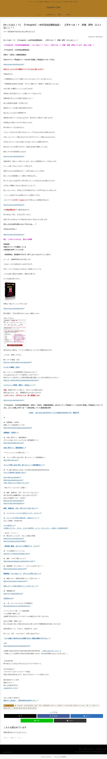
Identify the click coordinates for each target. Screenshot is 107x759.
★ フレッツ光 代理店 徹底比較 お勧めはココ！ (20, 518)
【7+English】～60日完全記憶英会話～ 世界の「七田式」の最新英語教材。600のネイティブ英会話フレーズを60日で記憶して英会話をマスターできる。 (51, 705)
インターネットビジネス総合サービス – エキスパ (23, 513)
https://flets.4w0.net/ (10, 460)
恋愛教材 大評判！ (10, 432)
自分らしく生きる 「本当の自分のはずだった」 (20, 700)
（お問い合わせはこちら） (50, 651)
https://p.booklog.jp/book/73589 (14, 541)
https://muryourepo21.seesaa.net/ (15, 581)
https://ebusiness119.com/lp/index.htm (16, 606)
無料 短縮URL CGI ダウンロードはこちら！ (20, 508)
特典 (21, 708)
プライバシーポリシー (46, 756)
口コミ (11, 708)
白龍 (26, 708)
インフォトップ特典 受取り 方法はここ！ (19, 385)
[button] (70, 721)
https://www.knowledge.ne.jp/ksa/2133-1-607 (18, 561)
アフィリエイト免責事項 (60, 756)
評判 (35, 708)
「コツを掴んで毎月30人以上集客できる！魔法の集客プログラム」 (26, 638)
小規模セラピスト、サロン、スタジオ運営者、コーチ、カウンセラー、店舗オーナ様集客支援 (35, 528)
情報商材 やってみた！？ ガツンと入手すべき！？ (22, 573)
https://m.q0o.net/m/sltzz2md (13, 64)
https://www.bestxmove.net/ (13, 480)
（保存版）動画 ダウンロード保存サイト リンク (21, 546)
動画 (6, 708)
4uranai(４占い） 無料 (92, 749)
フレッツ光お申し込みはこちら (14, 472)
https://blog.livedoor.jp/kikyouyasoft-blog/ (17, 428)
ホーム (82, 749)
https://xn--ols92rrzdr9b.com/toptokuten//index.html (20, 380)
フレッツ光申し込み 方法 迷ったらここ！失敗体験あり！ (23, 465)
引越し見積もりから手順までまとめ (16, 483)
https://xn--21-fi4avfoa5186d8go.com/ (16, 554)
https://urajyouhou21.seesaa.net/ (14, 569)
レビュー (97, 705)
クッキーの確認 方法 (11, 367)
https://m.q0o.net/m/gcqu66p (13, 501)
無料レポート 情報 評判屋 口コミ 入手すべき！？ (20, 586)
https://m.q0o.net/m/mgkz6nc (13, 503)
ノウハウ (90, 705)
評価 (31, 708)
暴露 (17, 708)
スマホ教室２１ (9, 525)
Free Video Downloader (11, 477)
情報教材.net (8, 598)
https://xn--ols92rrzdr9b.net (12, 594)
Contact (102, 749)
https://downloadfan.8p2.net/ (13, 443)
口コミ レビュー (9, 705)
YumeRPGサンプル (10, 688)
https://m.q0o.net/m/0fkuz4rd (13, 538)
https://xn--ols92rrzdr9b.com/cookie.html (17, 362)
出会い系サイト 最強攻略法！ (14, 448)
